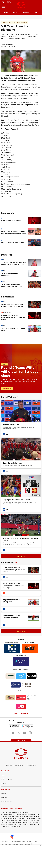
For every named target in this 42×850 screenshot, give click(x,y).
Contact (4, 797)
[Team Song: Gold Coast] (21, 456)
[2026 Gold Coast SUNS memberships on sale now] (21, 285)
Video (15, 12)
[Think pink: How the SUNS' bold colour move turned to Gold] (21, 262)
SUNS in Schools (6, 802)
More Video (21, 556)
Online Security (25, 844)
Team (36, 12)
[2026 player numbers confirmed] (21, 274)
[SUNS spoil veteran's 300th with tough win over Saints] (21, 304)
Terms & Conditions (18, 841)
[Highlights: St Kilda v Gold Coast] (21, 493)
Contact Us (5, 841)
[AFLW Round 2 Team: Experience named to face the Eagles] (21, 317)
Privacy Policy (31, 765)
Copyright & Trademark (10, 844)
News (6, 12)
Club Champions (6, 779)
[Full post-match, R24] (21, 418)
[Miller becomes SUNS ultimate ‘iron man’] (21, 620)
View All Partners (20, 713)
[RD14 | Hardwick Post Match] (21, 243)
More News (21, 631)
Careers (3, 793)
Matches (26, 12)
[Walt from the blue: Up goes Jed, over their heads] (21, 533)
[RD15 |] (21, 232)
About (3, 775)
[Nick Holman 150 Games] (21, 221)
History (3, 783)
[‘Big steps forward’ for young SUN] (21, 329)
